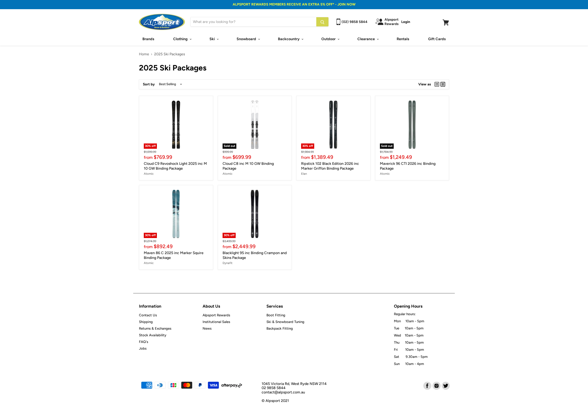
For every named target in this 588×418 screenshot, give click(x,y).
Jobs (143, 348)
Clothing (181, 39)
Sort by (149, 84)
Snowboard (247, 39)
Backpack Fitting (279, 328)
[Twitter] (445, 385)
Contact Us (148, 315)
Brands (148, 39)
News (207, 328)
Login (405, 22)
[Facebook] (427, 385)
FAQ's (143, 342)
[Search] (322, 21)
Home (144, 54)
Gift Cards (437, 39)
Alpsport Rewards (216, 315)
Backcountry (289, 39)
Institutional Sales (216, 322)
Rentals (403, 39)
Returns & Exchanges (155, 328)
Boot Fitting (275, 315)
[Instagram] (436, 385)
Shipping (146, 322)
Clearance (366, 39)
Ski (212, 39)
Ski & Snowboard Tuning (285, 322)
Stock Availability (152, 335)
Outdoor (328, 39)
